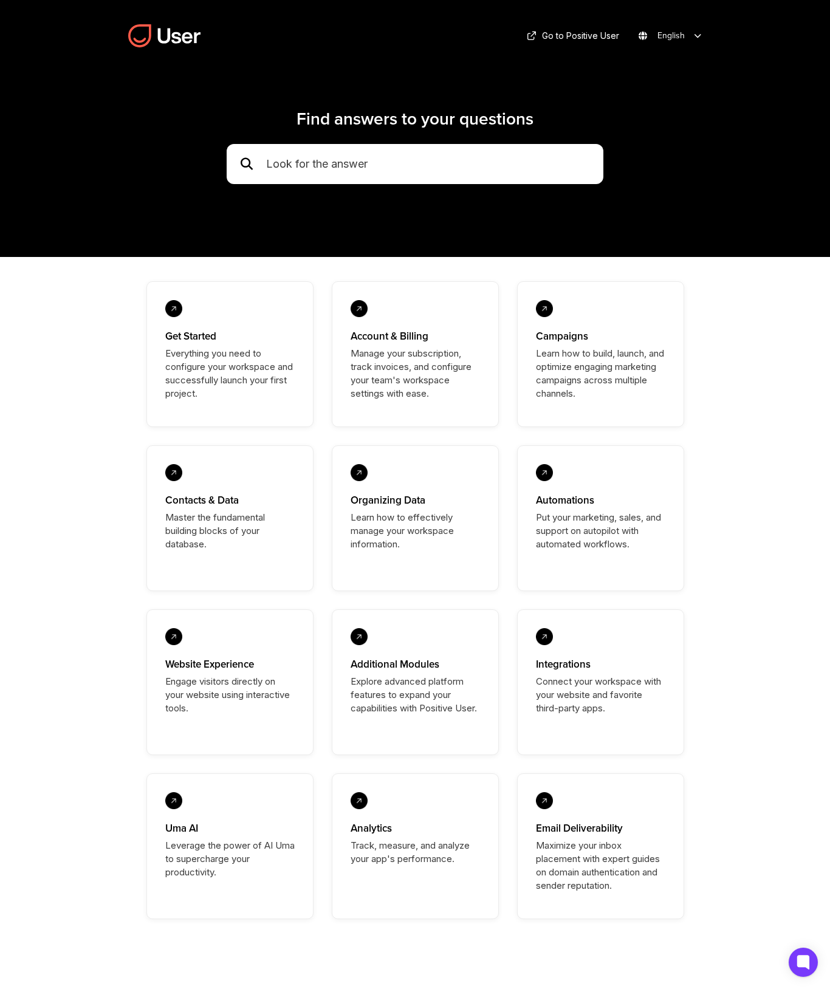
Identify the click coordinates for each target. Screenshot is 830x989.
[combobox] (428, 164)
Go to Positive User (580, 35)
